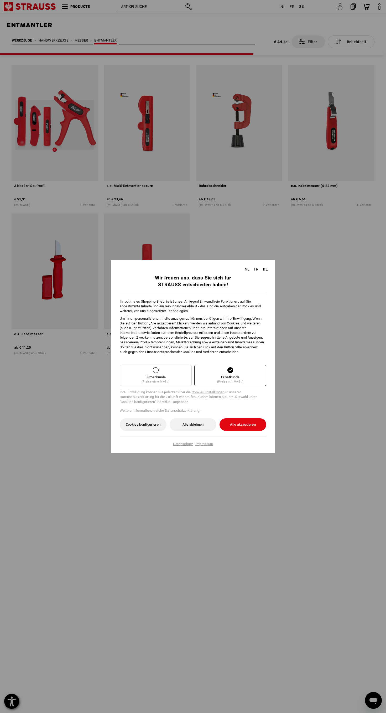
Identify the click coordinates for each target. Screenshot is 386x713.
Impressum (204, 444)
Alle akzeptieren (243, 424)
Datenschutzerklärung (182, 410)
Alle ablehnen (193, 424)
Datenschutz (183, 444)
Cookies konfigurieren (143, 424)
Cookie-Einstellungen (208, 392)
